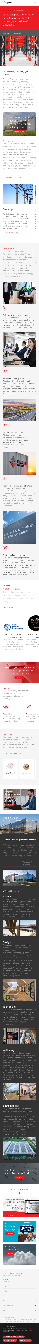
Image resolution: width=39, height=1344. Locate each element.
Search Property (19, 131)
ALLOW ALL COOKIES (9, 1340)
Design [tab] (9, 863)
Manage (32, 177)
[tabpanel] (19, 878)
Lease (20, 177)
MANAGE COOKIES (25, 1340)
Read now (10, 1215)
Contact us (19, 677)
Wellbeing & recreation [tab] (27, 863)
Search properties (12, 233)
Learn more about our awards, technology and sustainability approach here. (19, 1131)
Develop (9, 177)
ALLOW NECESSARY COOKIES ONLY (13, 1336)
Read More (10, 805)
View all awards (10, 607)
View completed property (13, 753)
